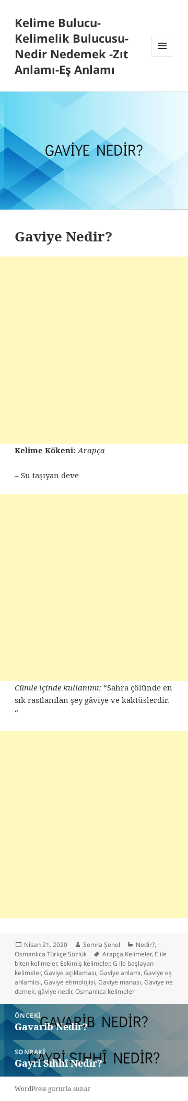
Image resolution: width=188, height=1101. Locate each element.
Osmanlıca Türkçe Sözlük (51, 954)
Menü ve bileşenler (162, 56)
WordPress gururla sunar (53, 1088)
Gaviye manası (119, 982)
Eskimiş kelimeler (85, 963)
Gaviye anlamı (119, 972)
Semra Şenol (101, 944)
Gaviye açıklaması (70, 972)
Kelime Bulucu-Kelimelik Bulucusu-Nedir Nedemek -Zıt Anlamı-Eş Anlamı (71, 46)
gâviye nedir (55, 991)
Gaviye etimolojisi (69, 982)
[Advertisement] (94, 350)
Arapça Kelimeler (126, 954)
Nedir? (145, 944)
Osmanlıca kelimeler (105, 991)
